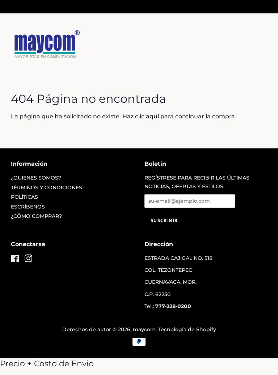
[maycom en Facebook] (15, 260)
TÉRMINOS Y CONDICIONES (46, 187)
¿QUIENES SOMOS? (36, 178)
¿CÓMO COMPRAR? (36, 216)
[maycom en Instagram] (28, 260)
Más (25, 6)
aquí (152, 116)
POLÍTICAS (24, 197)
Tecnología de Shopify (187, 329)
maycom (144, 329)
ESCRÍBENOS (28, 207)
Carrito (258, 6)
